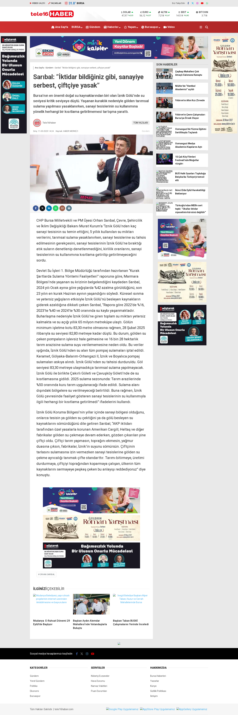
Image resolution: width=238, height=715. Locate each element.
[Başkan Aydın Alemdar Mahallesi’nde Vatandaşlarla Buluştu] (91, 605)
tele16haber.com (64, 709)
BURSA (76, 27)
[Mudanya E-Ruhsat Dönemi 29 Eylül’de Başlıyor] (51, 605)
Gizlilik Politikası (158, 691)
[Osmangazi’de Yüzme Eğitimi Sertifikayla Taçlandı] (164, 136)
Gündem (94, 27)
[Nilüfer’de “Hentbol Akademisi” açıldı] (164, 93)
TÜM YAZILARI (140, 122)
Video (171, 27)
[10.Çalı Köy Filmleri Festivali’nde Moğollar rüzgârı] (164, 163)
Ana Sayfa (61, 27)
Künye (153, 686)
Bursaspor (151, 27)
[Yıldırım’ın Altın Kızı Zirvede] (164, 107)
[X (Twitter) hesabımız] (193, 3)
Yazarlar (154, 681)
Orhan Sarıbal (47, 574)
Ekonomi (34, 691)
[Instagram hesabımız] (197, 3)
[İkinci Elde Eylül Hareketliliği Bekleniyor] (164, 198)
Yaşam (132, 27)
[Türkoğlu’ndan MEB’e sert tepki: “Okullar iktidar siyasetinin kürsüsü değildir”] (164, 210)
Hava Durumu (98, 681)
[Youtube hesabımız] (202, 3)
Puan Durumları (99, 691)
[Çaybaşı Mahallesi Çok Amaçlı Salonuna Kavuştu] (164, 78)
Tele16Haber (49, 122)
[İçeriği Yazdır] (69, 208)
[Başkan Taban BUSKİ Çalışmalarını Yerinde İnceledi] (131, 605)
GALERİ (38, 3)
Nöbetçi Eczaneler (100, 676)
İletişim (154, 696)
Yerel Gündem (37, 681)
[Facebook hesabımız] (188, 3)
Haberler (113, 27)
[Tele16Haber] (52, 16)
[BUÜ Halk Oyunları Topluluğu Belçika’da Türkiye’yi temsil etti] (164, 182)
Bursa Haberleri (158, 676)
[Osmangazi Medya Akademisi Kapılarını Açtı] (164, 149)
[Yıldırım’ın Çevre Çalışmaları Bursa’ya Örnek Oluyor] (164, 121)
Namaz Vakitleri (99, 686)
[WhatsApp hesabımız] (207, 3)
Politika (33, 686)
